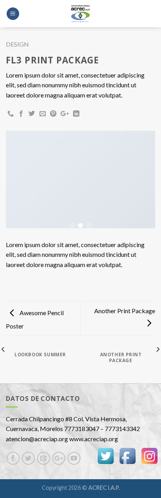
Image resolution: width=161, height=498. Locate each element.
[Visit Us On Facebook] (127, 455)
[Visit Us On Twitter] (105, 455)
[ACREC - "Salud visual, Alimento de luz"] (80, 13)
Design (17, 44)
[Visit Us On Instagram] (149, 455)
